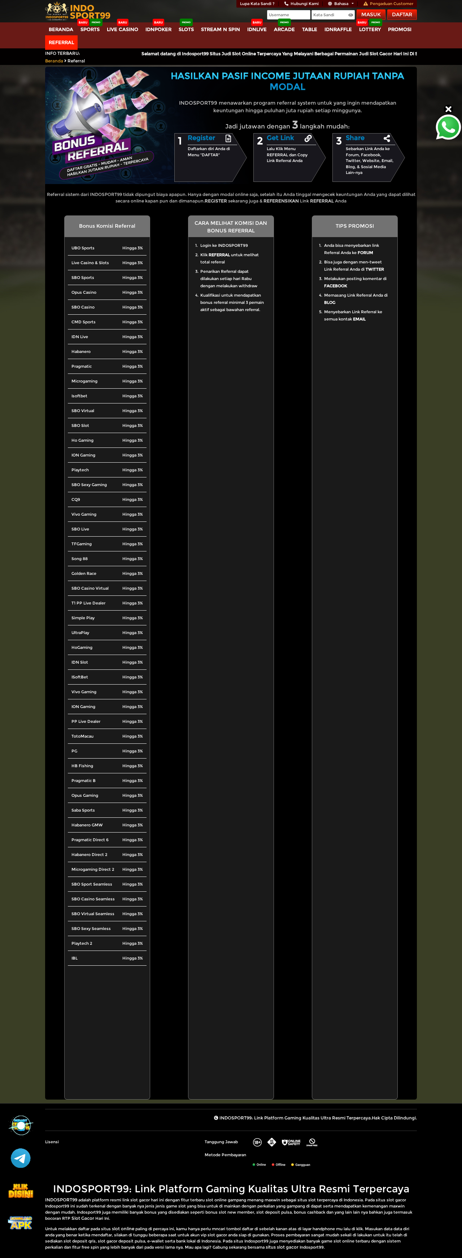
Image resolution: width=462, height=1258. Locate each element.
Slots (186, 29)
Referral (61, 42)
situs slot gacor (282, 1247)
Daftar (402, 14)
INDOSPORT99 (61, 1199)
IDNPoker (158, 29)
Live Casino (122, 29)
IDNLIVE (257, 29)
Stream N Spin (220, 29)
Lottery (370, 29)
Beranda (61, 29)
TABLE (309, 29)
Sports (90, 29)
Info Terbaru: (62, 53)
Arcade (284, 29)
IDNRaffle (338, 29)
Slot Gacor (82, 1218)
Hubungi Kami (305, 3)
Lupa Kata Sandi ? (257, 3)
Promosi (399, 29)
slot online (123, 1228)
